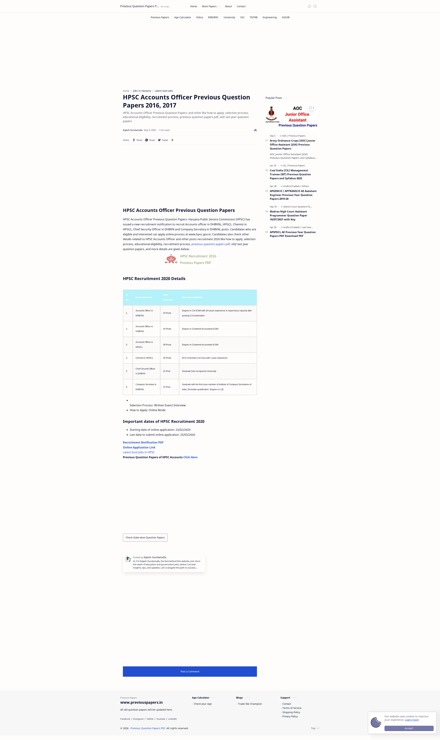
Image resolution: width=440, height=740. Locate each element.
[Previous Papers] (160, 17)
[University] (229, 17)
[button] (309, 6)
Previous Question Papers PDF (140, 6)
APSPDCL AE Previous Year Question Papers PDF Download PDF (293, 234)
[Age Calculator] (182, 17)
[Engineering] (270, 17)
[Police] (199, 17)
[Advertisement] (220, 58)
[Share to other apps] (172, 140)
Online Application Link (139, 447)
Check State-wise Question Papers (145, 537)
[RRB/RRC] (213, 17)
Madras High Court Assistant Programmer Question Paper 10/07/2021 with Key (288, 215)
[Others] (305, 186)
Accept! (409, 728)
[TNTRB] (253, 17)
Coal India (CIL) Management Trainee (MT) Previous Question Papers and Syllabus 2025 (290, 174)
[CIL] (285, 165)
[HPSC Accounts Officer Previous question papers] (189, 260)
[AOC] (285, 135)
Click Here (190, 457)
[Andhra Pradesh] (292, 186)
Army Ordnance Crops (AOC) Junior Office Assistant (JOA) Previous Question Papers (292, 144)
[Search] (315, 6)
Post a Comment (190, 671)
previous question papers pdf (210, 244)
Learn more (412, 719)
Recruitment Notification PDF (143, 442)
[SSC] (242, 17)
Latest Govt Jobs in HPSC (139, 452)
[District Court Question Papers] (299, 206)
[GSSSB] (285, 17)
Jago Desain (211, 728)
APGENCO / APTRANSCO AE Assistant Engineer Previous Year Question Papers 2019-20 (293, 195)
